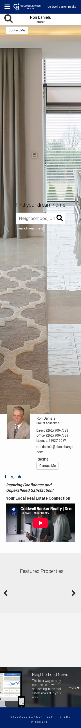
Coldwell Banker (27, 717)
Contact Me (17, 30)
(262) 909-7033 (57, 430)
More (73, 687)
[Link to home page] (29, 7)
